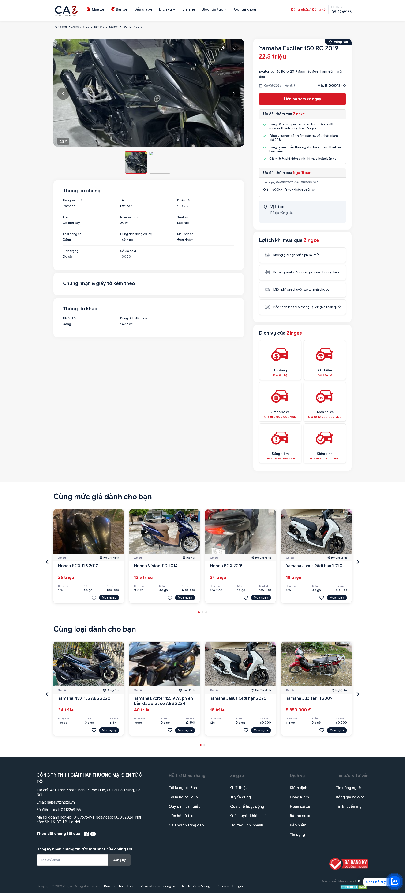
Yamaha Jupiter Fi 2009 (309, 698)
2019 (139, 26)
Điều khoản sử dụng (195, 886)
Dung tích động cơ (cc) (136, 234)
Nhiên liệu (70, 318)
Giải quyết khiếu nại (248, 816)
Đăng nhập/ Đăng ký (308, 9)
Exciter (113, 26)
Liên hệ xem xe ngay (302, 99)
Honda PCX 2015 (226, 565)
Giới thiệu (239, 788)
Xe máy (76, 26)
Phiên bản (184, 200)
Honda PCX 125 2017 (78, 565)
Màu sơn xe (185, 234)
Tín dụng (297, 834)
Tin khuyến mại (349, 806)
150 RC (126, 26)
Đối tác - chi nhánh (246, 825)
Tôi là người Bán (183, 788)
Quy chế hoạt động (247, 806)
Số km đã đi (128, 251)
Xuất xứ (182, 217)
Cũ (87, 26)
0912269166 (71, 810)
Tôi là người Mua (183, 797)
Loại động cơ (72, 234)
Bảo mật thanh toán (119, 886)
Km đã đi (111, 586)
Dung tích (63, 586)
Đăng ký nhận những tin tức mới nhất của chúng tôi (84, 849)
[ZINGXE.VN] (66, 10)
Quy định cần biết (184, 806)
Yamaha (99, 26)
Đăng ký (119, 860)
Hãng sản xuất (73, 200)
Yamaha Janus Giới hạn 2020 (314, 565)
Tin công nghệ (348, 788)
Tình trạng (70, 251)
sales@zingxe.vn (61, 802)
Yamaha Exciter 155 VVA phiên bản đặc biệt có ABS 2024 (163, 701)
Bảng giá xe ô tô (350, 797)
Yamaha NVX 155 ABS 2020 (84, 698)
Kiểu (66, 217)
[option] (148, 93)
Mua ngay (109, 598)
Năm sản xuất (130, 217)
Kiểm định (298, 788)
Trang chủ (60, 26)
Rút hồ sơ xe (300, 816)
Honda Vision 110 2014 (156, 565)
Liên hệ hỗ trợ (181, 816)
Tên (123, 200)
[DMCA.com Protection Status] (354, 887)
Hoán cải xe (300, 806)
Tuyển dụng (240, 797)
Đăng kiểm (299, 797)
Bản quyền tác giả (229, 886)
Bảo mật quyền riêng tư (157, 886)
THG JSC (361, 881)
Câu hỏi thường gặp (186, 825)
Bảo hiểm (298, 825)
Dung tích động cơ (133, 318)
